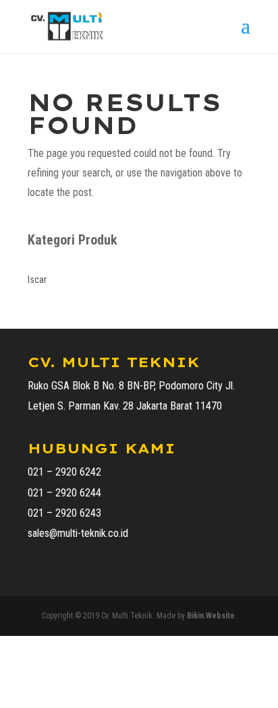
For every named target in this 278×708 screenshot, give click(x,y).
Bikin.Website (211, 615)
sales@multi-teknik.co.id (78, 533)
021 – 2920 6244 (64, 492)
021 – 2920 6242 (64, 471)
